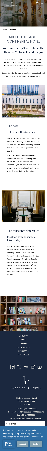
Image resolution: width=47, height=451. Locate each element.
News (23, 339)
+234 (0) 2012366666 (28, 409)
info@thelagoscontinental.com (29, 418)
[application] (23, 438)
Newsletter (23, 351)
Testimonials (23, 355)
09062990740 (38, 412)
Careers (23, 343)
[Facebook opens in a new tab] (12, 367)
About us (23, 336)
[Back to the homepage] (11, 3)
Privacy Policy (23, 347)
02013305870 (25, 412)
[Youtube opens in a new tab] (39, 367)
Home (4, 29)
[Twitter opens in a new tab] (19, 367)
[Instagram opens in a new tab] (33, 367)
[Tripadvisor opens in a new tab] (26, 367)
